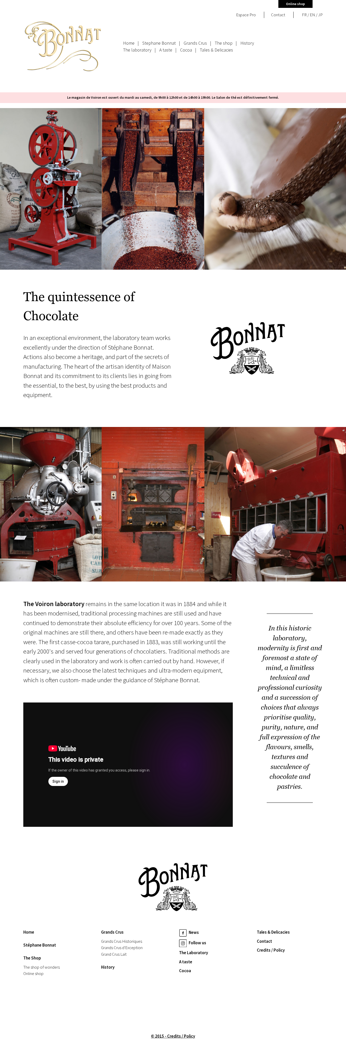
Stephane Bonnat (159, 43)
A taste (165, 50)
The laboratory (137, 50)
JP (320, 15)
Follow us (197, 943)
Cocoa (186, 50)
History (247, 43)
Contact (264, 941)
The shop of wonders (41, 967)
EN (312, 15)
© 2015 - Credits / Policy (173, 1036)
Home (128, 43)
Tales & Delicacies (216, 50)
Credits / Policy (271, 950)
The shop (224, 43)
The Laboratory (193, 952)
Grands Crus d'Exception (122, 947)
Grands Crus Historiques (121, 941)
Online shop (295, 4)
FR (304, 15)
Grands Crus (195, 43)
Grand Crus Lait (114, 954)
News (193, 932)
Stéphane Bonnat (39, 945)
